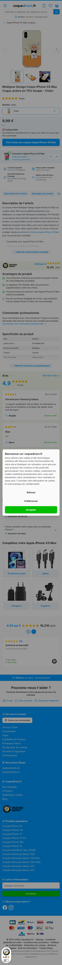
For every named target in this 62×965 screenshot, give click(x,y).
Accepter (31, 509)
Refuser (31, 492)
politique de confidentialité (26, 483)
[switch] (6, 960)
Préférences (31, 501)
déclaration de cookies (44, 480)
